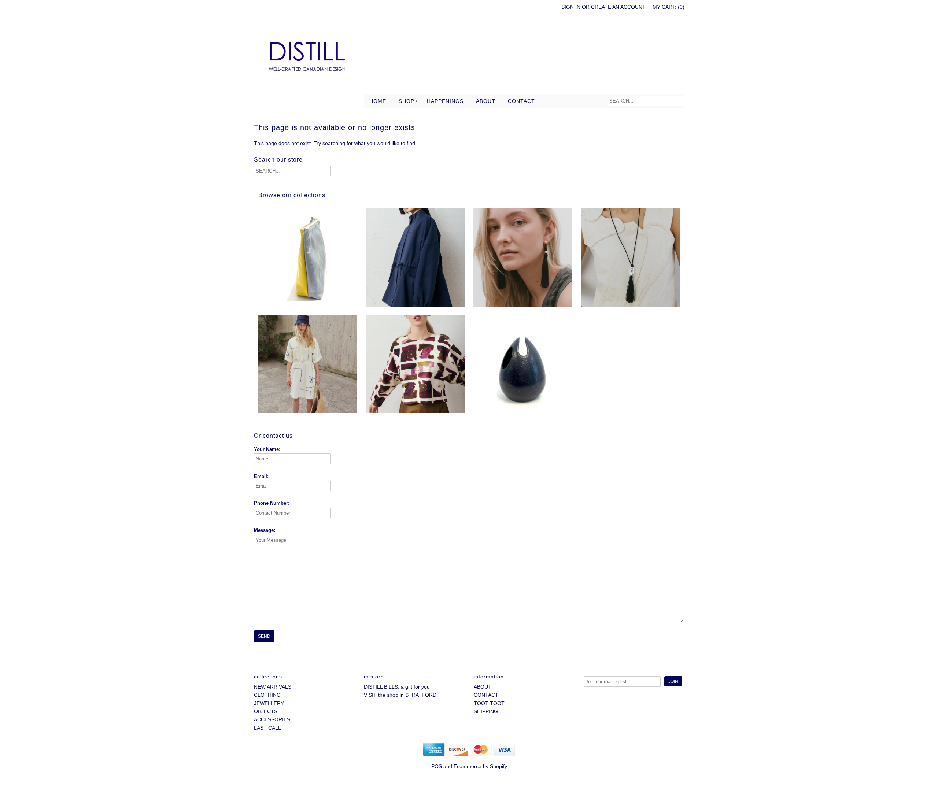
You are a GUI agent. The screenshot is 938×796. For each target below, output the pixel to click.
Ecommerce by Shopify (480, 766)
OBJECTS (265, 711)
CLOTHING (267, 695)
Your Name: (267, 449)
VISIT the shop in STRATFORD (400, 695)
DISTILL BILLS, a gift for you (397, 687)
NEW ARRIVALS (272, 687)
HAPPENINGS (445, 101)
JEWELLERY (269, 703)
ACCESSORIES (272, 719)
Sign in (570, 7)
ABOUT (485, 101)
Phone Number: (271, 503)
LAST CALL (267, 728)
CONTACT (521, 101)
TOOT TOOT (489, 703)
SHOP (406, 101)
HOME (377, 101)
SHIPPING (486, 711)
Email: (261, 476)
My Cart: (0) (668, 7)
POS (436, 766)
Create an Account (618, 7)
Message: (264, 530)
